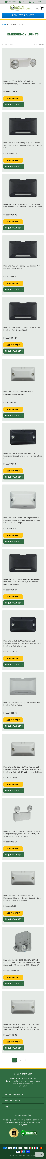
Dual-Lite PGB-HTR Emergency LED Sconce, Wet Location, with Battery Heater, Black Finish (22, 205)
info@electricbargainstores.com (26, 1081)
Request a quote (23, 15)
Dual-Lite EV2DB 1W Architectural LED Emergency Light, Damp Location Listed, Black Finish (22, 456)
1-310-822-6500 (26, 1083)
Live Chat (23, 1086)
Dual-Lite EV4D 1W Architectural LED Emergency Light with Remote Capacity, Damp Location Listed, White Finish (22, 898)
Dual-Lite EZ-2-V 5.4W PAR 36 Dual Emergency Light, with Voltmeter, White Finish (22, 82)
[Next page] (31, 1060)
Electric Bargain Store (20, 1155)
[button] (2, 7)
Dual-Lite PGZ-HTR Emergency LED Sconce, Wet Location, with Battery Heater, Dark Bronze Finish (22, 145)
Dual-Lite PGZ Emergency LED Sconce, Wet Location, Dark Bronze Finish (21, 329)
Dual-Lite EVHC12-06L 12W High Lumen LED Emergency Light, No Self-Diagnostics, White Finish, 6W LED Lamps (22, 520)
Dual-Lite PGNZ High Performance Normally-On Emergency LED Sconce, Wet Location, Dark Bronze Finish (21, 581)
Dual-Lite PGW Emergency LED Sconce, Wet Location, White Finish (21, 704)
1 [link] (14, 1060)
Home (4, 24)
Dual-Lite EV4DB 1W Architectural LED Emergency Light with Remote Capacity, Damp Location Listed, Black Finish (22, 643)
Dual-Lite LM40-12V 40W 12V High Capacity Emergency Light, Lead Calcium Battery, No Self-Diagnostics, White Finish (21, 833)
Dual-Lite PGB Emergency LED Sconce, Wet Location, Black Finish (21, 267)
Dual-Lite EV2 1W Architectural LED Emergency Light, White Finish (18, 393)
